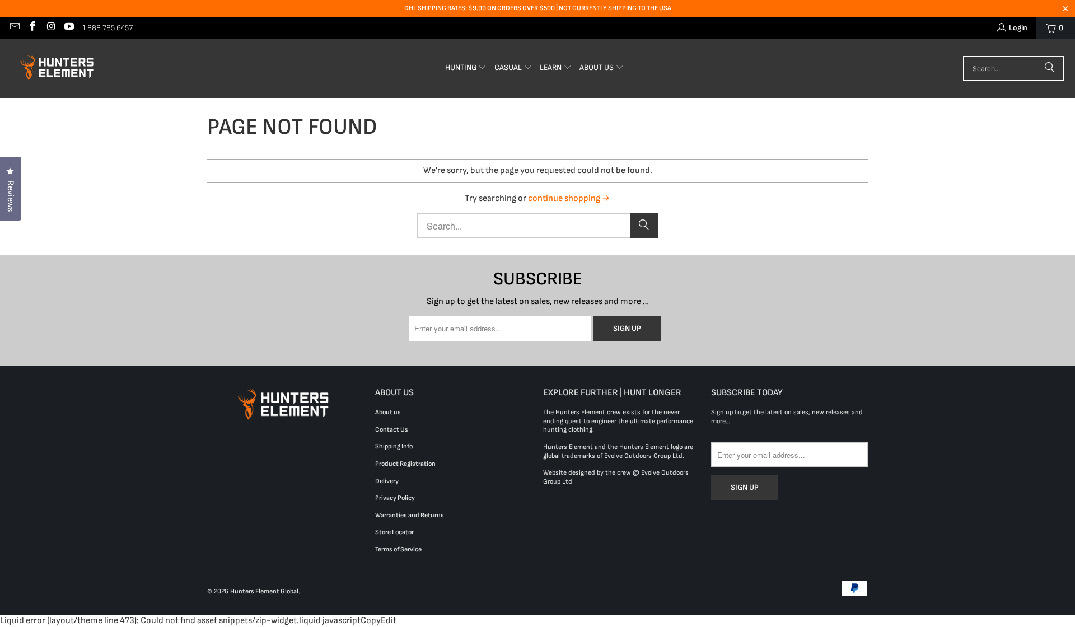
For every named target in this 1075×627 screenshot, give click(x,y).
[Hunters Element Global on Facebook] (32, 27)
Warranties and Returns (409, 515)
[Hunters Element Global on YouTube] (68, 27)
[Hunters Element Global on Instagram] (50, 27)
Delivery (387, 481)
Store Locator (394, 532)
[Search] (1050, 68)
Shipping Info (394, 446)
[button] (466, 68)
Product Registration (405, 464)
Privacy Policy (395, 498)
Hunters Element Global (264, 591)
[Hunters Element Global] (58, 68)
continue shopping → (569, 198)
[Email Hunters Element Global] (14, 27)
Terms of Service (398, 549)
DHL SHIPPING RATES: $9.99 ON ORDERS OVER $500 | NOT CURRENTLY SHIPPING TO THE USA (537, 8)
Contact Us (391, 429)
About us (388, 412)
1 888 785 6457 (107, 27)
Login (1018, 27)
